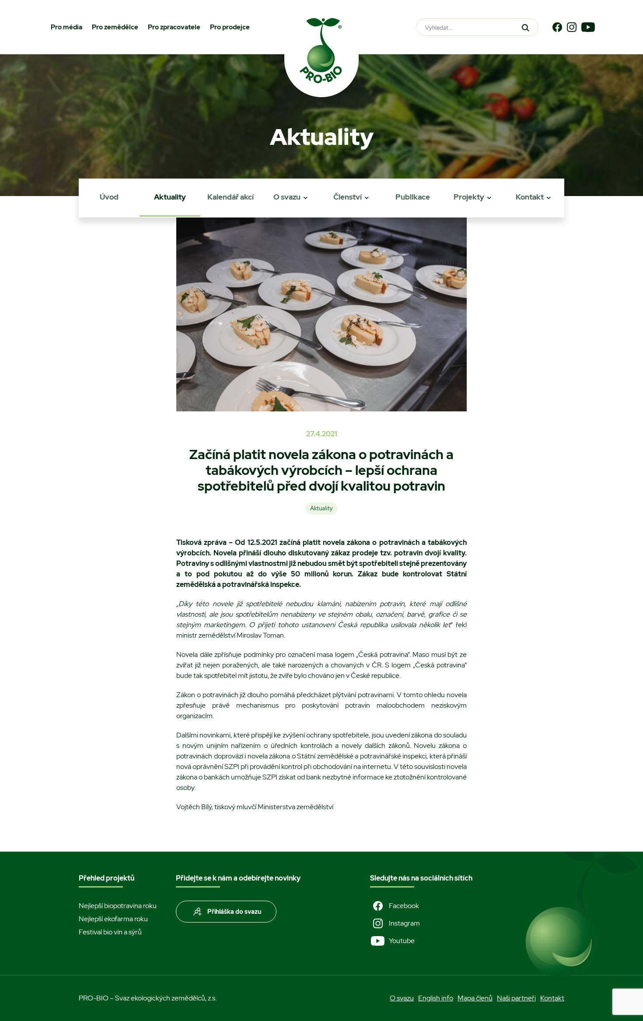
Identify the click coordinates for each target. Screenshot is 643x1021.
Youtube (402, 940)
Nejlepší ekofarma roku (113, 918)
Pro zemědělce (115, 27)
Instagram (404, 923)
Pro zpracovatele (174, 27)
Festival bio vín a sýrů (110, 932)
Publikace (412, 197)
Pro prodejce (230, 27)
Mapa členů (475, 998)
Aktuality (170, 197)
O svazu (287, 197)
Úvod (109, 197)
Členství (347, 197)
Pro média (66, 27)
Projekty (469, 197)
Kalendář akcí (230, 197)
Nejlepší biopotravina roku (118, 905)
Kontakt (530, 197)
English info (435, 998)
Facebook (404, 905)
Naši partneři (516, 998)
